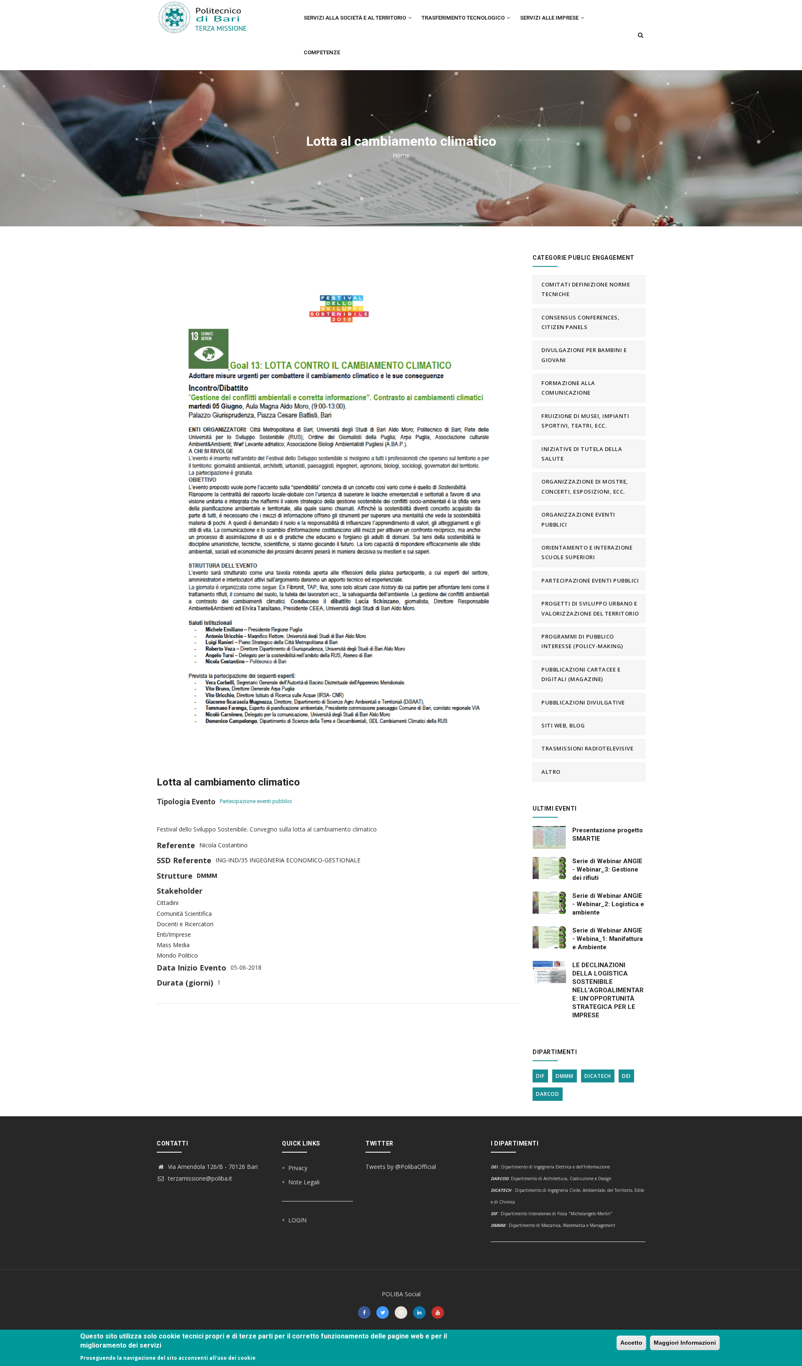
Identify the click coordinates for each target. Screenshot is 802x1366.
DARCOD (547, 1093)
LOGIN (297, 1220)
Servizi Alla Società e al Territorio (355, 18)
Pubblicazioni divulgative (583, 702)
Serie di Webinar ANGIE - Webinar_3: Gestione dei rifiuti (607, 869)
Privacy (297, 1168)
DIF (540, 1076)
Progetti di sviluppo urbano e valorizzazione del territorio (590, 608)
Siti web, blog (563, 725)
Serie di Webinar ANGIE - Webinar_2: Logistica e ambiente (608, 904)
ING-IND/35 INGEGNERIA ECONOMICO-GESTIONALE (288, 860)
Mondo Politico (177, 955)
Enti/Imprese (174, 934)
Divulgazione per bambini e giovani (584, 354)
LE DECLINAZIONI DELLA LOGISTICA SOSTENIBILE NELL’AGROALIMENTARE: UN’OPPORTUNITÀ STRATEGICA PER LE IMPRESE (608, 990)
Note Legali (304, 1182)
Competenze (322, 52)
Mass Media (173, 945)
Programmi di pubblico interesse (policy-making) (582, 641)
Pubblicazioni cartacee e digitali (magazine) (580, 674)
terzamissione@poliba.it (199, 1178)
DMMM (207, 875)
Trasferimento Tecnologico (463, 18)
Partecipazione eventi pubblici (256, 801)
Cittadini (167, 903)
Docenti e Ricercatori (185, 924)
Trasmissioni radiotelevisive (587, 748)
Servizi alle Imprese (550, 18)
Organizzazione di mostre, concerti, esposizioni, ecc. (584, 486)
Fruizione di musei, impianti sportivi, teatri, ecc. (585, 420)
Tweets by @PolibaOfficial (400, 1167)
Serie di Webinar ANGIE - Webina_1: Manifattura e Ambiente (607, 939)
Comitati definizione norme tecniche (585, 289)
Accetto (631, 1342)
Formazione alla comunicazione (568, 387)
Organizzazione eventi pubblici (578, 519)
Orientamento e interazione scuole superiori (586, 552)
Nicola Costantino (223, 845)
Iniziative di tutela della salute (581, 453)
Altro (551, 772)
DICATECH (597, 1076)
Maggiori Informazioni (685, 1342)
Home (401, 155)
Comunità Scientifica (184, 913)
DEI (626, 1076)
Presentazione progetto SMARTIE (607, 834)
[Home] (208, 17)
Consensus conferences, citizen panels (580, 322)
